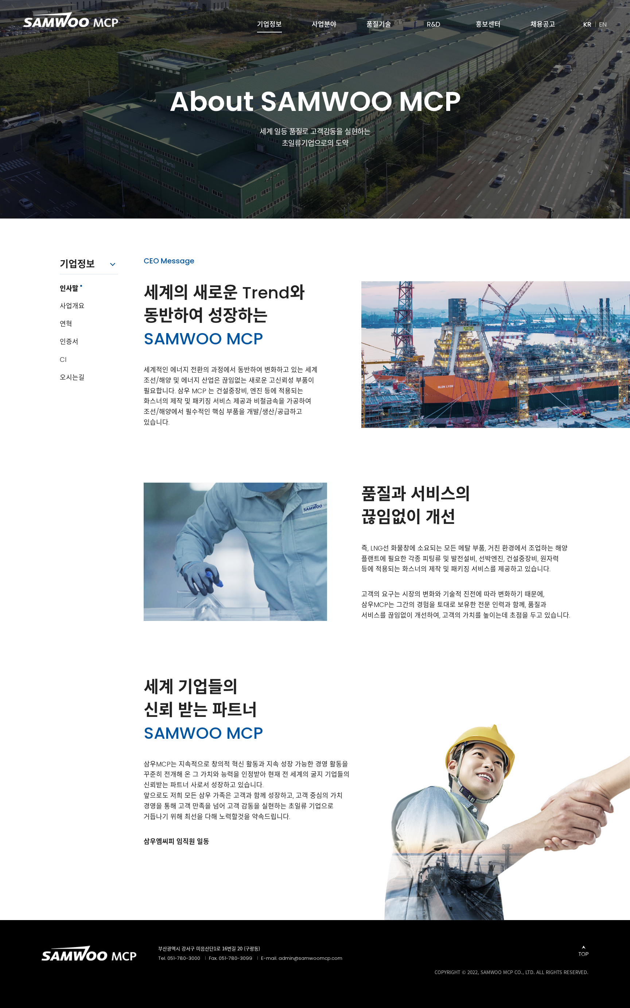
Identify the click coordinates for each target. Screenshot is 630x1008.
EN (603, 24)
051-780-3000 (183, 958)
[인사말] (70, 19)
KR (587, 24)
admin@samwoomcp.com (310, 958)
